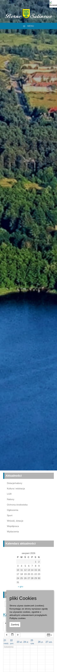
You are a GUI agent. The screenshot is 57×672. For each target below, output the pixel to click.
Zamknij (15, 624)
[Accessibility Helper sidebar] (53, 4)
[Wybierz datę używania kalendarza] (12, 634)
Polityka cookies (17, 618)
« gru (20, 586)
